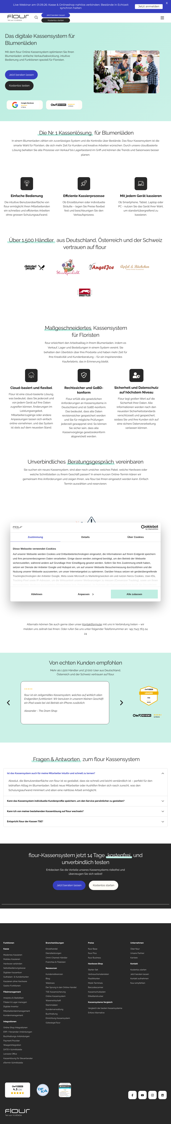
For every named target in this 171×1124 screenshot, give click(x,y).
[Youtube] (142, 1095)
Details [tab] (85, 537)
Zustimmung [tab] (35, 537)
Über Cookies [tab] (135, 537)
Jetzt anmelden (148, 6)
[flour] (17, 1089)
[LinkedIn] (162, 1095)
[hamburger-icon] (162, 17)
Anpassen (84, 594)
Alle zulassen (134, 594)
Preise (91, 943)
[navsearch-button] (36, 17)
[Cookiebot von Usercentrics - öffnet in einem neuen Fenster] (143, 527)
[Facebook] (132, 1095)
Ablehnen (36, 594)
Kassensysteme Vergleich (100, 1002)
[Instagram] (152, 1095)
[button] (8, 702)
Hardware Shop (95, 964)
